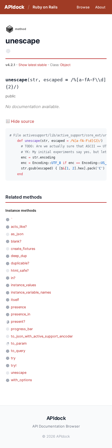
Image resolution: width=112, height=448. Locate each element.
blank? (16, 241)
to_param (19, 343)
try (13, 358)
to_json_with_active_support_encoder (42, 336)
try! (14, 365)
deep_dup (19, 256)
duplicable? (20, 263)
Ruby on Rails (45, 7)
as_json (17, 234)
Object (65, 65)
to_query (18, 351)
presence (18, 307)
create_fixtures (23, 249)
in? (13, 278)
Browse (83, 7)
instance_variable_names (31, 292)
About (100, 7)
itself (15, 300)
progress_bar (22, 329)
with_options (21, 380)
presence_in (20, 314)
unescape (18, 373)
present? (18, 321)
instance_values (23, 285)
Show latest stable (33, 65)
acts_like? (19, 227)
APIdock (14, 7)
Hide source (22, 121)
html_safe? (20, 270)
